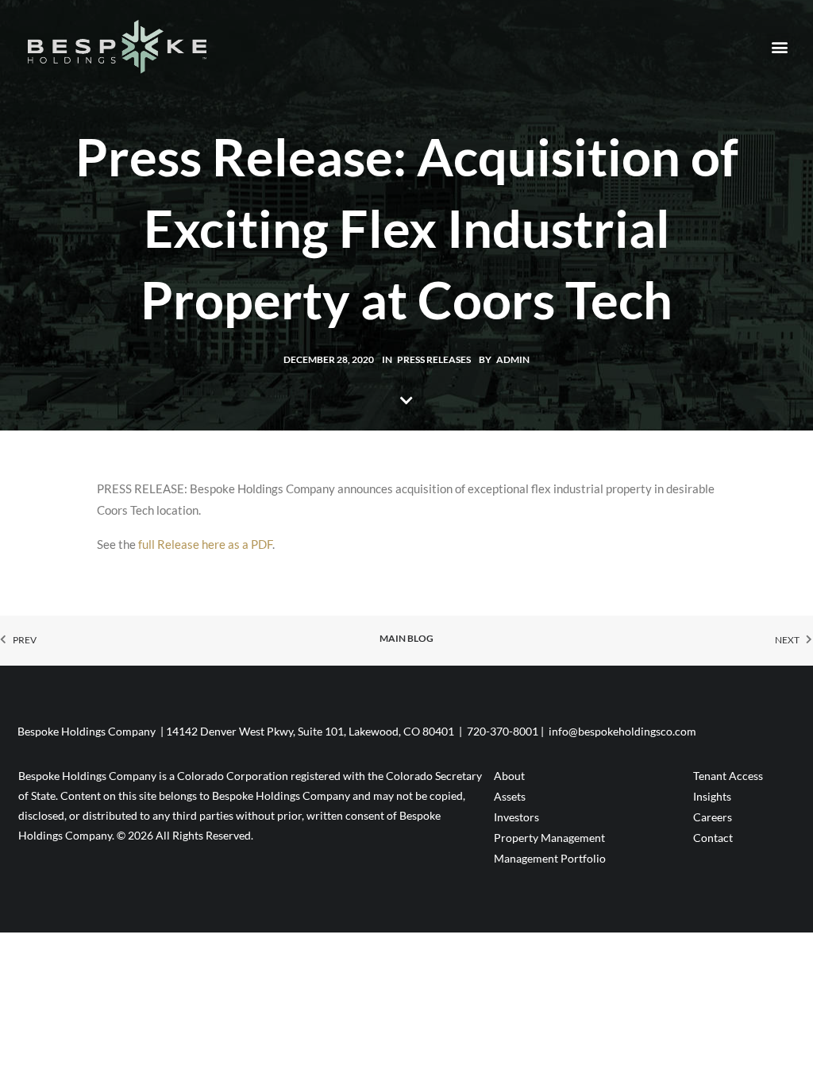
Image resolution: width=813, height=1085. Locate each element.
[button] (780, 46)
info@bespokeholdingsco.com (622, 731)
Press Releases (434, 359)
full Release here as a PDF (205, 544)
